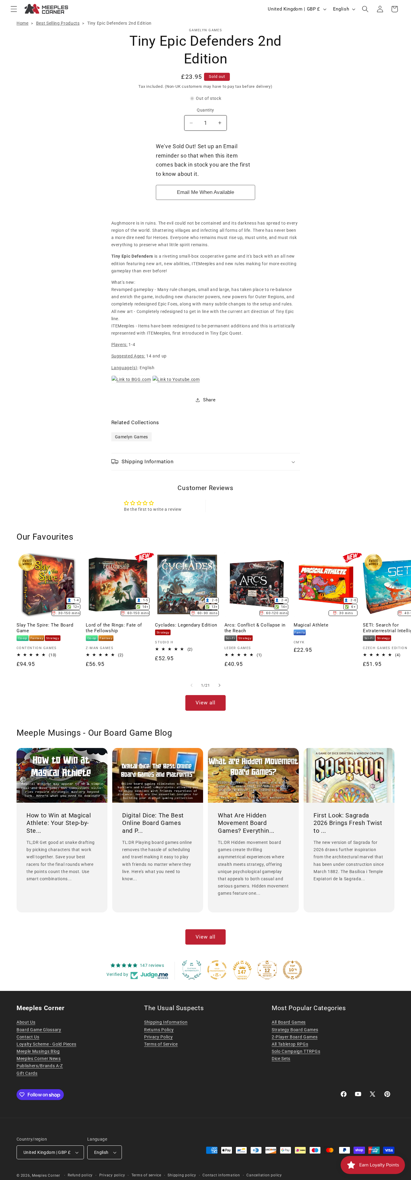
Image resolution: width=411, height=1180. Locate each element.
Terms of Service (161, 1044)
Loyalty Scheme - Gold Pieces (46, 1044)
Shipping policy (182, 1175)
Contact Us (28, 1036)
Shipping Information (165, 1022)
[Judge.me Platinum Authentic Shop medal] (191, 969)
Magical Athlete (311, 625)
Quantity (205, 110)
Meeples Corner (46, 1175)
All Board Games (289, 1022)
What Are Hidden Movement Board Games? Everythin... (246, 823)
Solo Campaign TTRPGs (296, 1051)
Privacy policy (112, 1175)
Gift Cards (27, 1073)
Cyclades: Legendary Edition (186, 625)
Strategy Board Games (295, 1029)
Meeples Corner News (39, 1058)
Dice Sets (281, 1058)
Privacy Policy (158, 1036)
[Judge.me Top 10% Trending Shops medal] (292, 969)
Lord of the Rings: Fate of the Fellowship (114, 627)
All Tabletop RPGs (290, 1044)
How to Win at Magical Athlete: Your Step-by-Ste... (58, 823)
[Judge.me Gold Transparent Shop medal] (217, 969)
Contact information (221, 1175)
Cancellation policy (264, 1175)
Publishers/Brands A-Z (40, 1065)
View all (206, 703)
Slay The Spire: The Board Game (45, 627)
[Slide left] (191, 685)
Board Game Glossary (39, 1029)
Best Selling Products (58, 23)
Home (23, 23)
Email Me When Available (205, 192)
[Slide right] (219, 685)
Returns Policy (159, 1029)
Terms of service (146, 1175)
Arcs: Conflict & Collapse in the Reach (255, 627)
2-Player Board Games (294, 1036)
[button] (14, 9)
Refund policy (80, 1175)
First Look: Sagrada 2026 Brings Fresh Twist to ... (348, 823)
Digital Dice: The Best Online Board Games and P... (153, 823)
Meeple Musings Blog (38, 1051)
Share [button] (209, 400)
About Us (26, 1022)
